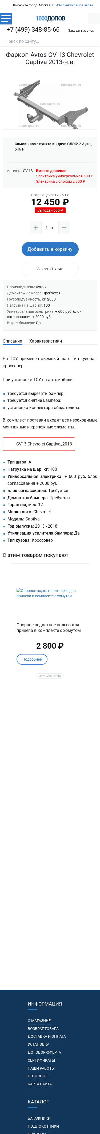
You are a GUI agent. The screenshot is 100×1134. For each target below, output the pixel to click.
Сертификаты (41, 1060)
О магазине (39, 1021)
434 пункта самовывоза (74, 5)
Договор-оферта (44, 1052)
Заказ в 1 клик (50, 269)
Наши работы (41, 1068)
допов (50, 19)
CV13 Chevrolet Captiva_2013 (44, 444)
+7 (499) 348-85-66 (32, 29)
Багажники (39, 1118)
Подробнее (32, 659)
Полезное (37, 1076)
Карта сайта (40, 1084)
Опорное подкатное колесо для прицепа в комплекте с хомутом (49, 627)
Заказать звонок (81, 30)
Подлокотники (43, 1126)
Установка (38, 1044)
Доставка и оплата (47, 1036)
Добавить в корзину (50, 249)
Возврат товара (43, 1029)
